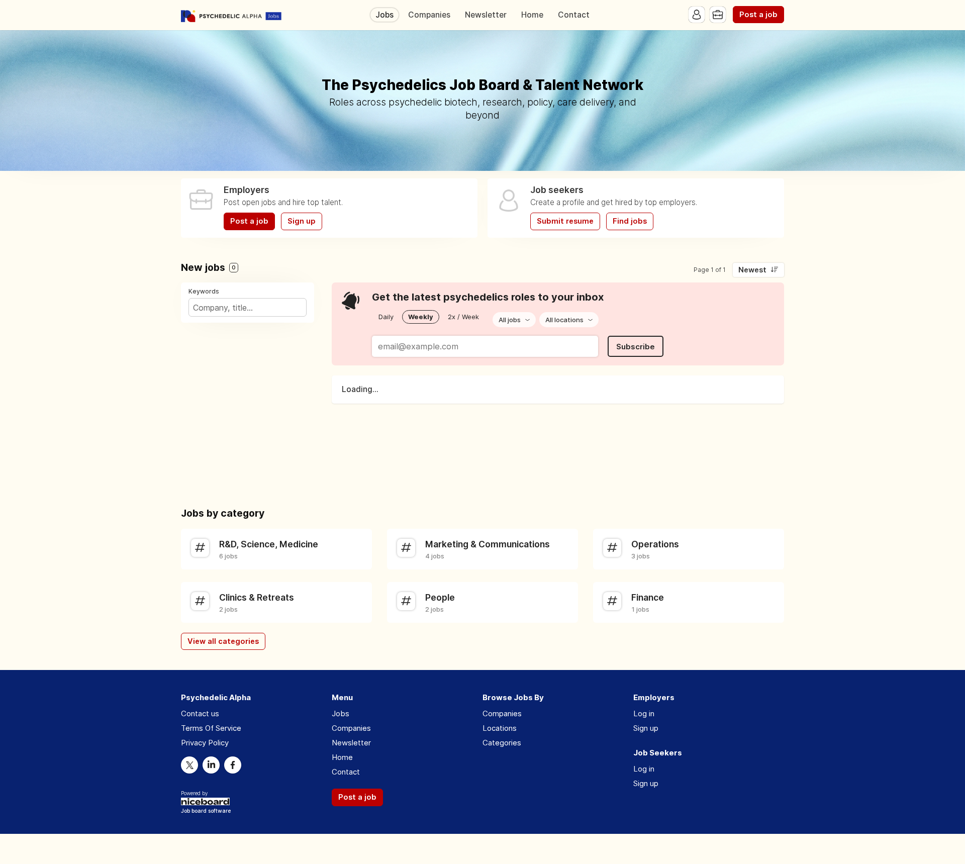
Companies (429, 15)
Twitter (189, 765)
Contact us (200, 713)
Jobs (384, 15)
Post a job (758, 14)
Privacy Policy (205, 742)
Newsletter (486, 15)
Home (532, 15)
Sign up (301, 221)
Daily (386, 317)
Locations (499, 728)
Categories (501, 742)
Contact (574, 15)
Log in (643, 713)
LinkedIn (211, 765)
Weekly (420, 317)
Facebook (232, 765)
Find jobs (630, 221)
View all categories (223, 641)
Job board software (206, 811)
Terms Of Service (211, 728)
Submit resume (565, 221)
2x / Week (463, 317)
